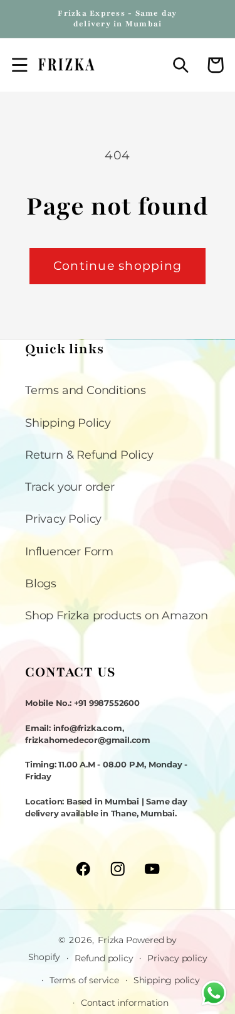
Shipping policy (166, 980)
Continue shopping (117, 266)
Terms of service (84, 980)
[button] (20, 65)
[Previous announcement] (25, 19)
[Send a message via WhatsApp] (214, 993)
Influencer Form (69, 551)
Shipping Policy (68, 422)
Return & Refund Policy (89, 454)
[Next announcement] (209, 19)
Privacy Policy (63, 518)
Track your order (70, 486)
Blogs (40, 583)
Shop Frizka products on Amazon (116, 615)
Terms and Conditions (85, 390)
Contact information (125, 1003)
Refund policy (104, 958)
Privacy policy (177, 958)
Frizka (110, 940)
